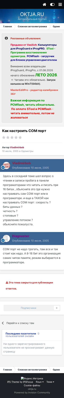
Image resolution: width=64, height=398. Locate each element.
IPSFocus (28, 381)
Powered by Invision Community (32, 392)
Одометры (27, 151)
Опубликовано (30, 167)
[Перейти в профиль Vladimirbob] (6, 165)
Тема (49, 381)
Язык (39, 381)
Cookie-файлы (32, 385)
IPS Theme (13, 381)
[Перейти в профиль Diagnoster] (6, 238)
